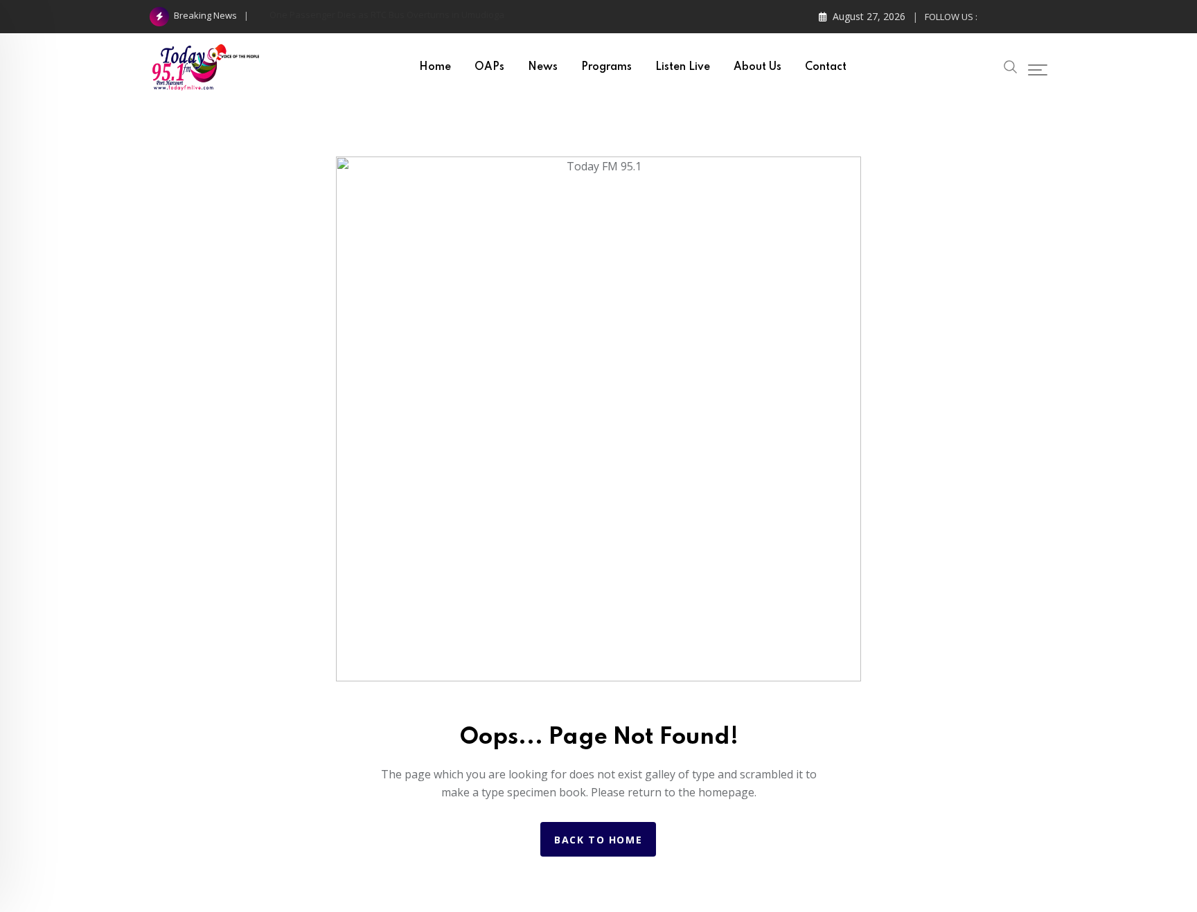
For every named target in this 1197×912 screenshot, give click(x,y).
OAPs (489, 67)
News (543, 67)
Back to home (598, 839)
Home (435, 67)
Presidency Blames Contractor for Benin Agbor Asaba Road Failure (408, 14)
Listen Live (682, 67)
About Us (757, 67)
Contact (825, 67)
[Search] (1011, 65)
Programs (606, 67)
